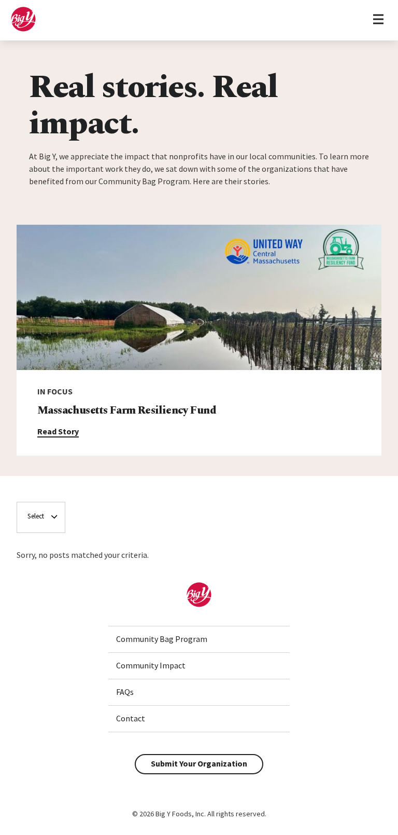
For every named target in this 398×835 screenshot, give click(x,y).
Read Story (58, 431)
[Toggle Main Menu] (378, 20)
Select (35, 516)
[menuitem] (199, 639)
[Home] (23, 29)
